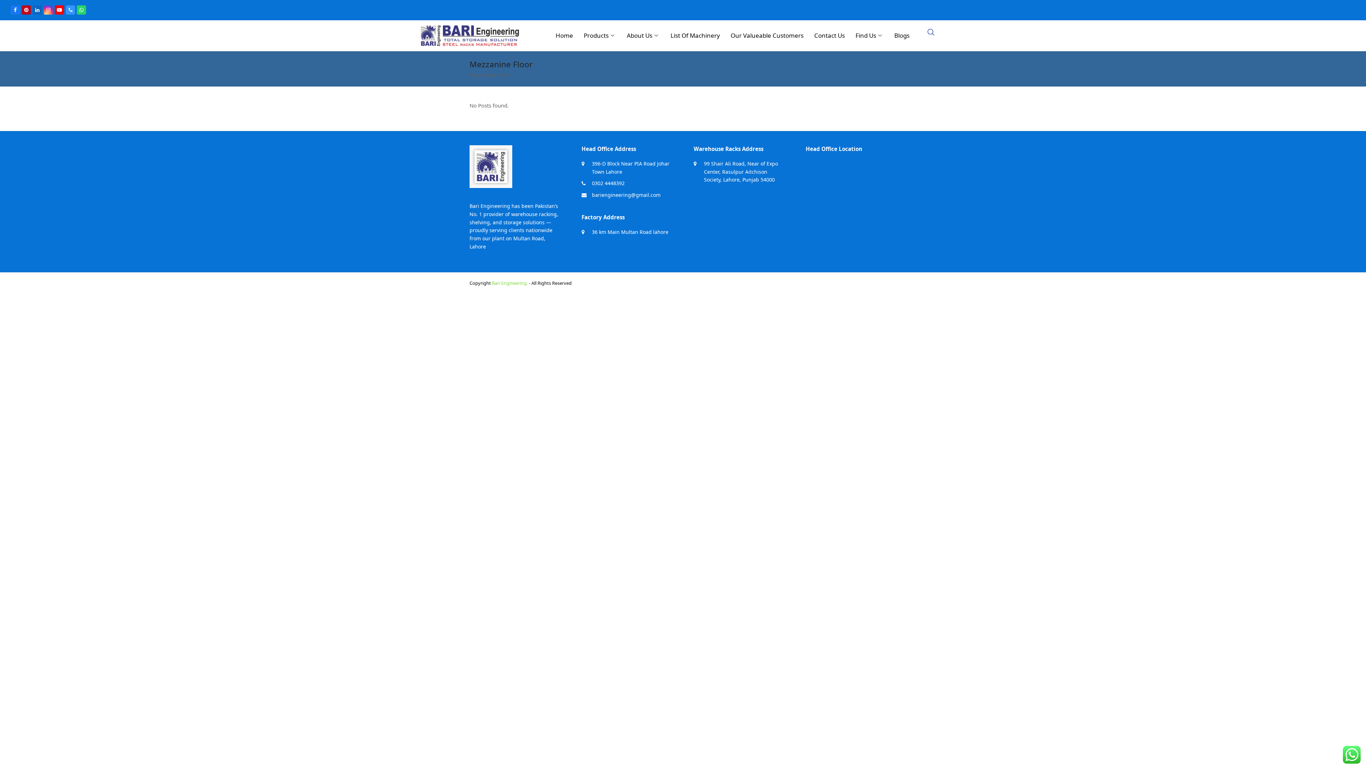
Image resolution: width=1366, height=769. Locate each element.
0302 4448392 (608, 183)
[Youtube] (59, 10)
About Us (639, 35)
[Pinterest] (26, 10)
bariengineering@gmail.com (626, 195)
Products (596, 35)
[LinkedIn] (37, 10)
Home (564, 35)
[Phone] (70, 10)
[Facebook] (15, 10)
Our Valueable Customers (767, 35)
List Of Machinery (695, 35)
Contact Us (829, 35)
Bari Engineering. (510, 283)
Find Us (866, 35)
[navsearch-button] (931, 33)
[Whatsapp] (81, 10)
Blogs (902, 35)
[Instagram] (48, 10)
